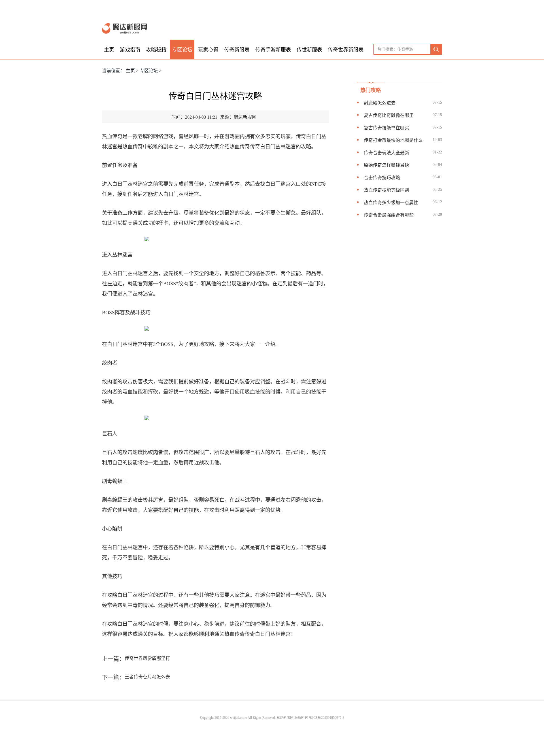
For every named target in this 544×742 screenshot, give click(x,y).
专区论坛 (182, 50)
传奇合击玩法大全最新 (386, 152)
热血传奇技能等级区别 (386, 190)
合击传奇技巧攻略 (382, 177)
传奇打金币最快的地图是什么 (393, 140)
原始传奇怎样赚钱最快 (386, 165)
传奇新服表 (237, 50)
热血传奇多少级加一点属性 (391, 202)
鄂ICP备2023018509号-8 (326, 718)
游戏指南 (130, 50)
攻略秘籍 (156, 50)
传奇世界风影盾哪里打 (147, 658)
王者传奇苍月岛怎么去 (147, 676)
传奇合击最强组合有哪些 (389, 215)
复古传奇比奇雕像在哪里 (389, 115)
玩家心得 (208, 50)
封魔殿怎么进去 (380, 102)
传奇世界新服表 (346, 50)
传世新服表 (309, 50)
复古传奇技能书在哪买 (386, 127)
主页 (109, 50)
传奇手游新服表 (273, 50)
